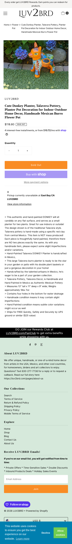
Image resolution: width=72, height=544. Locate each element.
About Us (9, 443)
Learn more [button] (22, 538)
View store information (19, 204)
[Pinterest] (36, 344)
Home (7, 24)
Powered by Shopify (37, 510)
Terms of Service (13, 399)
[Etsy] (42, 344)
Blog (6, 436)
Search (8, 395)
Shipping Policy (12, 406)
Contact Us (10, 439)
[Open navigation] (5, 13)
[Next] (63, 65)
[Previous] (9, 65)
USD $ (37, 520)
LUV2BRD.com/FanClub (21, 333)
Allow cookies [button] (60, 532)
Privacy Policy (11, 410)
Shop (7, 432)
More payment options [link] (36, 182)
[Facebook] (30, 344)
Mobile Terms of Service (17, 413)
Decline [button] (46, 532)
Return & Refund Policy (16, 402)
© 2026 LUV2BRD (13, 510)
